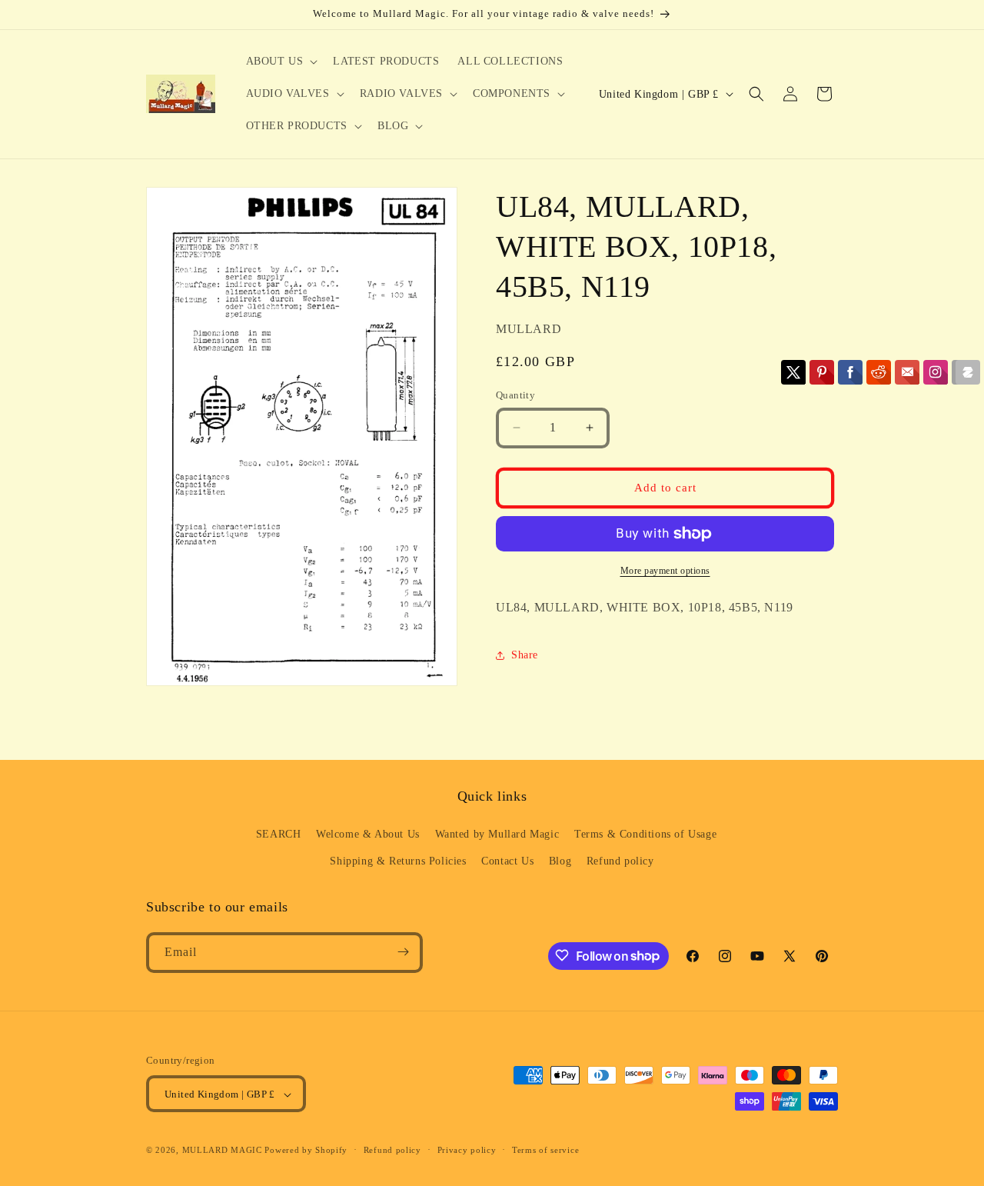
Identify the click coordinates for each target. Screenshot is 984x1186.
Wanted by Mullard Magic (497, 834)
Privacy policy (467, 1149)
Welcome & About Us (368, 834)
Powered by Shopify (305, 1150)
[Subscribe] (403, 951)
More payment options (665, 570)
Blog (560, 862)
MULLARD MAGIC (222, 1150)
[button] (280, 61)
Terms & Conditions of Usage (645, 834)
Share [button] (524, 655)
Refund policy (620, 862)
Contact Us (507, 862)
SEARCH (278, 834)
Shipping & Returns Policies (398, 862)
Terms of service (545, 1149)
